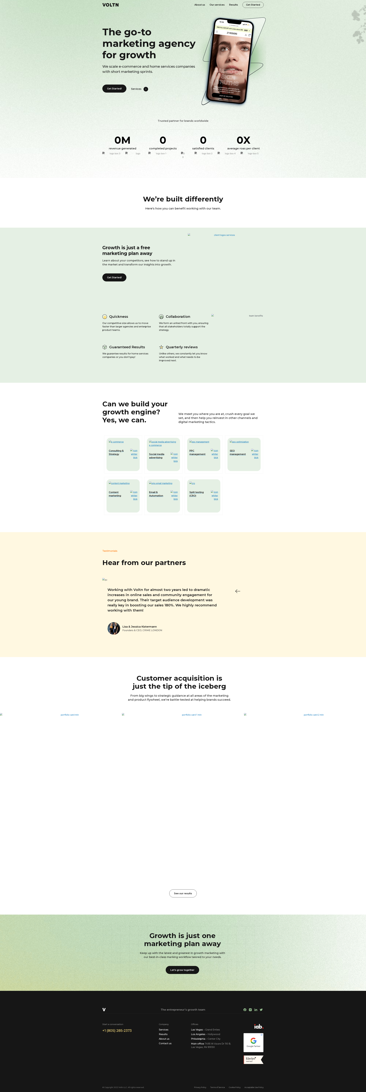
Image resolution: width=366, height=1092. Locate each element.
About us (199, 4)
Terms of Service (217, 1087)
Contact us (165, 1043)
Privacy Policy (200, 1087)
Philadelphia (205, 1038)
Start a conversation (112, 1024)
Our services (217, 4)
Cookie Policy (235, 1087)
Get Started (253, 4)
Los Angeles (205, 1034)
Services (136, 89)
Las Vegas (205, 1029)
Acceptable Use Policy (254, 1087)
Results (233, 4)
